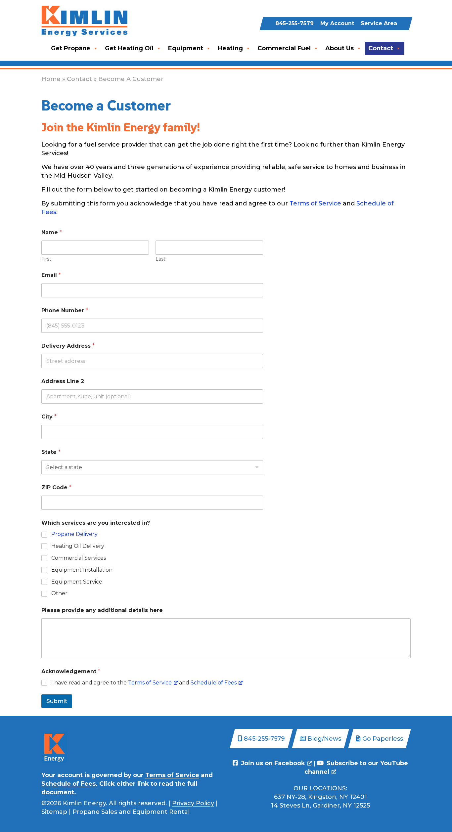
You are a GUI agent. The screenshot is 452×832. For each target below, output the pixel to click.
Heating (230, 48)
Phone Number (64, 310)
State (51, 452)
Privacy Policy (193, 803)
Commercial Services (78, 558)
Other (59, 593)
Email (51, 275)
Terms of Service (315, 203)
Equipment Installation (82, 570)
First (46, 259)
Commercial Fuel (284, 48)
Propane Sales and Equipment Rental (131, 811)
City (49, 417)
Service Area (379, 23)
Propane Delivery (74, 534)
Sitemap (54, 811)
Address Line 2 (62, 381)
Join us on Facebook (272, 763)
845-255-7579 (294, 23)
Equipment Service (76, 582)
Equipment (185, 48)
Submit (56, 701)
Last (160, 259)
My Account (337, 23)
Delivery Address (68, 346)
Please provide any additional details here (102, 610)
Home (51, 79)
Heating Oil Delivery (77, 546)
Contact (380, 48)
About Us (339, 48)
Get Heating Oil (129, 48)
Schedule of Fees (214, 682)
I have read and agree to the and (144, 682)
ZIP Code (56, 487)
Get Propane (70, 48)
